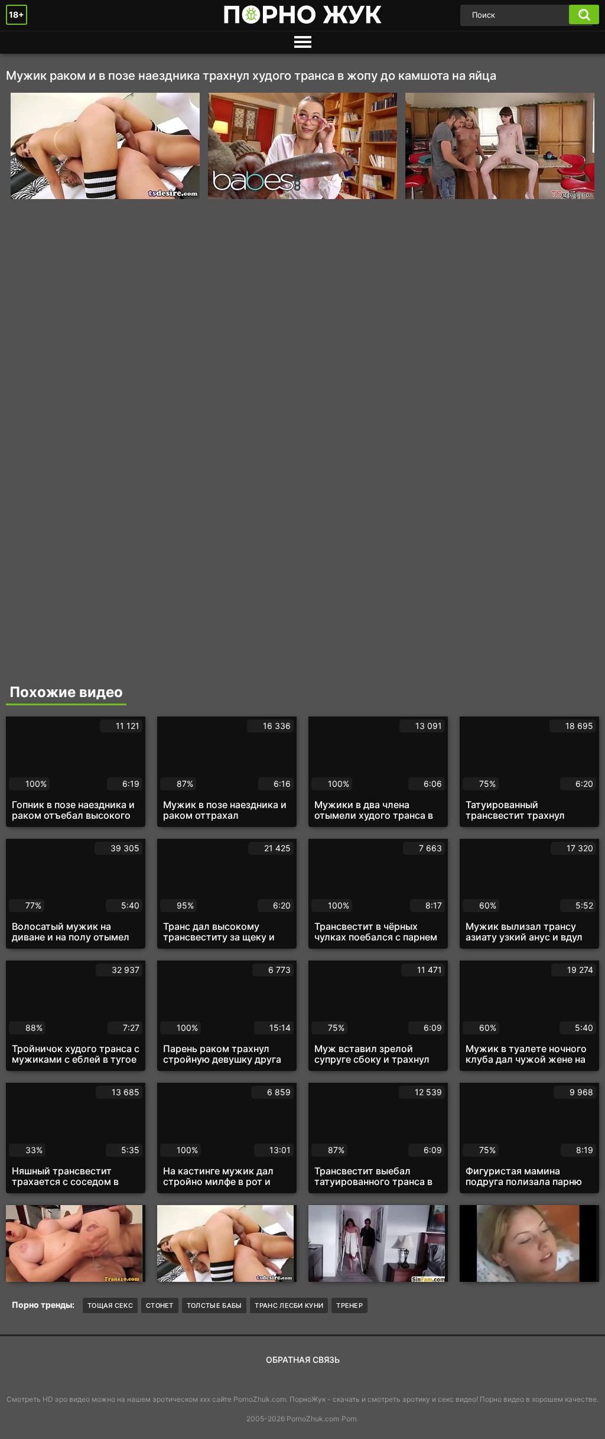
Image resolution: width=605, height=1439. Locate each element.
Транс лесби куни (289, 1305)
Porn (349, 1418)
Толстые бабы (214, 1305)
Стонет (160, 1305)
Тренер (349, 1305)
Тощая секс (110, 1305)
